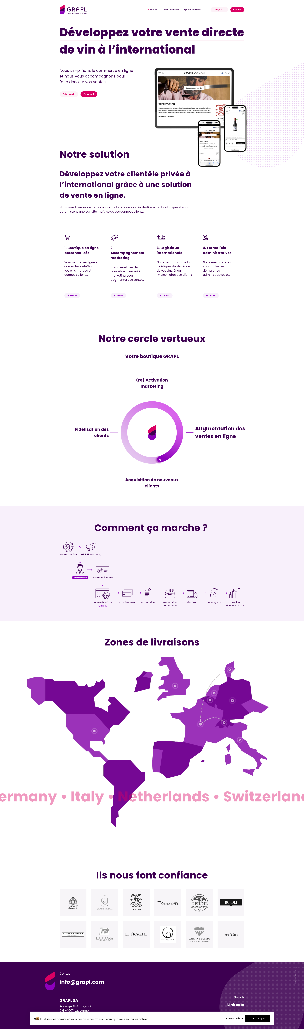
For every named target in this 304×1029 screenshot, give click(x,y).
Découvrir (69, 94)
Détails (73, 295)
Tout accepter (257, 1018)
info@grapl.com (82, 982)
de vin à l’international (127, 50)
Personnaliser (234, 1018)
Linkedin (235, 1004)
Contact (237, 9)
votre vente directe (187, 32)
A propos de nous (192, 10)
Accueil (153, 10)
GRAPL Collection (170, 10)
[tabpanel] (229, 117)
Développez (94, 32)
